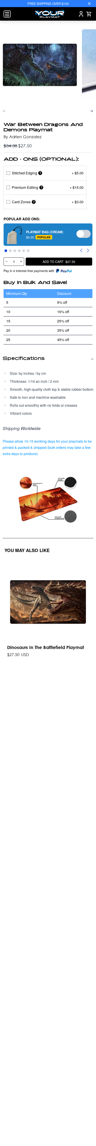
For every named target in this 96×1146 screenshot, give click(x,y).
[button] (48, 234)
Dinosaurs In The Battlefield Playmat (45, 647)
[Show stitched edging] (40, 173)
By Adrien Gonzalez (23, 136)
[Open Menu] (7, 14)
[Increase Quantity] (21, 261)
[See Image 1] (40, 64)
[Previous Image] (4, 111)
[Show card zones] (33, 202)
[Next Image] (91, 111)
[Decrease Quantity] (6, 261)
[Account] (81, 14)
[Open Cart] (88, 14)
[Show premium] (41, 187)
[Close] (89, 3)
